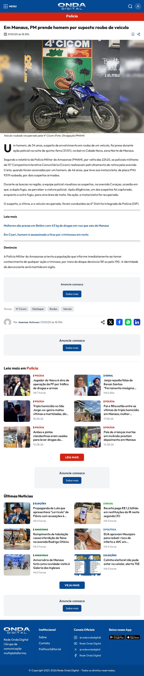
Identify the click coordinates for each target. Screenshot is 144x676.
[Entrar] (138, 6)
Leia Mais (72, 457)
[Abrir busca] (130, 6)
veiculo (67, 309)
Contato (44, 643)
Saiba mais (72, 294)
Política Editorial (50, 649)
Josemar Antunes (28, 322)
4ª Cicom (21, 309)
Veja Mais (72, 585)
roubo (53, 309)
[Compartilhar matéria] (138, 34)
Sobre (43, 637)
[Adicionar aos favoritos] (133, 34)
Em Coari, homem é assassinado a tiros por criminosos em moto (46, 234)
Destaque (38, 309)
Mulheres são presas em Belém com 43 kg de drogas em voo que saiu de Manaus (56, 225)
